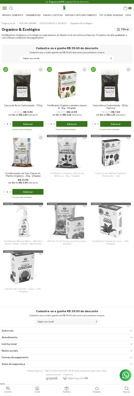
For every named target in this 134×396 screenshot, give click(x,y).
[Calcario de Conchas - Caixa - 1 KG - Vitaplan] (23, 272)
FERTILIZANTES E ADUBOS (53, 23)
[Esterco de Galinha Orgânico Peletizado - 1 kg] (111, 166)
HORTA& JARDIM (27, 23)
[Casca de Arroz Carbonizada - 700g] (23, 99)
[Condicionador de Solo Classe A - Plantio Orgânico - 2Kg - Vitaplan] (23, 166)
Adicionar (28, 124)
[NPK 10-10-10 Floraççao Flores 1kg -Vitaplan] (67, 224)
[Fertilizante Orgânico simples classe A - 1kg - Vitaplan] (67, 99)
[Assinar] (111, 58)
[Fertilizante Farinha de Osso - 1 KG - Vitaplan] (111, 224)
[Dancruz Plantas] (64, 8)
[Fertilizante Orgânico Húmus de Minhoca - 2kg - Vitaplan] (67, 166)
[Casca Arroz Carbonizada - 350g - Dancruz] (111, 99)
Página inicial (8, 23)
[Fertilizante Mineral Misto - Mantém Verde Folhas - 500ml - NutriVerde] (23, 224)
